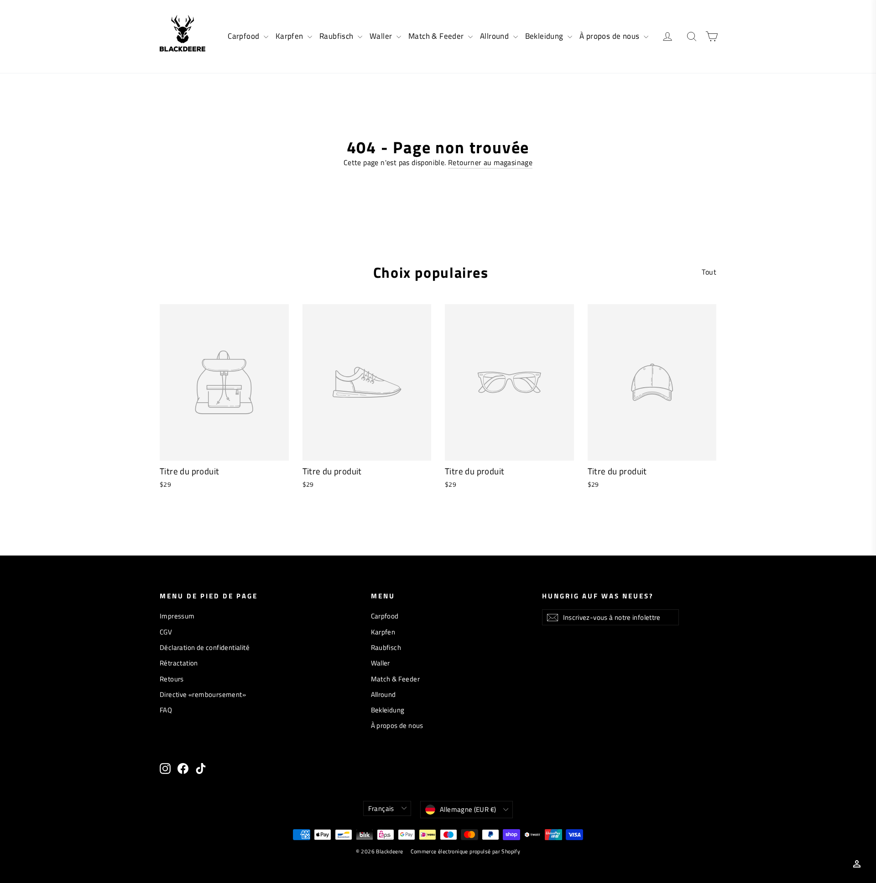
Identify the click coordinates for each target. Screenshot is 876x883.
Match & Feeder (437, 36)
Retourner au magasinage (490, 162)
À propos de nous (610, 36)
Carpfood (244, 36)
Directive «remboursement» (203, 694)
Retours (172, 679)
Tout (709, 271)
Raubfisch (337, 36)
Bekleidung (545, 36)
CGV (166, 632)
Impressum (177, 616)
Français (381, 808)
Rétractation (179, 663)
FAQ (166, 710)
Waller (382, 36)
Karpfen (290, 36)
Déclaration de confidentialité (205, 647)
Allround (495, 36)
